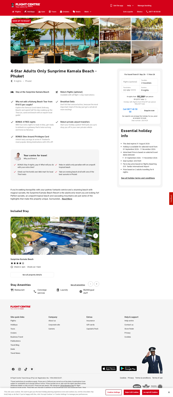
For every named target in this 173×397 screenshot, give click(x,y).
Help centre (129, 321)
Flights (18, 12)
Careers (52, 329)
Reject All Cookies (132, 392)
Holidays (31, 12)
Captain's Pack (92, 329)
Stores (139, 12)
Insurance (90, 321)
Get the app (118, 6)
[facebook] (13, 369)
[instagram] (19, 369)
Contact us (128, 325)
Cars (43, 12)
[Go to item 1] (54, 252)
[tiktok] (25, 369)
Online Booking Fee (67, 385)
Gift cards (90, 325)
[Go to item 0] (53, 253)
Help (129, 6)
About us (52, 321)
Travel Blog (15, 345)
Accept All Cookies (150, 392)
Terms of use (157, 378)
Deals (78, 12)
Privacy (127, 333)
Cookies (127, 337)
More (86, 12)
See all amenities (78, 285)
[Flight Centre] (21, 307)
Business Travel (17, 337)
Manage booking (144, 6)
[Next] (95, 235)
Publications (16, 341)
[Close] (169, 392)
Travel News (15, 353)
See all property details (32, 275)
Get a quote (128, 12)
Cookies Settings (113, 392)
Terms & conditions (143, 378)
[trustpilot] (32, 369)
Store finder (129, 329)
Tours (54, 12)
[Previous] (14, 235)
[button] (171, 198)
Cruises (66, 12)
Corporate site (54, 325)
